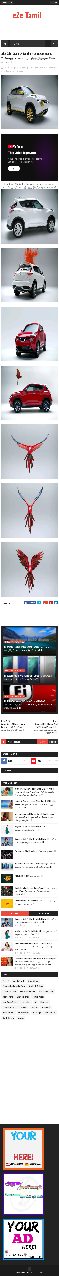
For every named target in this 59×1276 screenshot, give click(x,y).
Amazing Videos (8, 1007)
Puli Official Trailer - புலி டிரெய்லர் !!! (29, 875)
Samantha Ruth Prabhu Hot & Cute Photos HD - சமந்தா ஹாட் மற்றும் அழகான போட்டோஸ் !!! (35, 840)
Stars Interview (23, 1012)
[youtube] (56, 2)
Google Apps (46, 1007)
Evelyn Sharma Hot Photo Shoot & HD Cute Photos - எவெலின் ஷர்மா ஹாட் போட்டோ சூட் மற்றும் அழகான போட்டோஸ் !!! (36, 946)
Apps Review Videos (46, 991)
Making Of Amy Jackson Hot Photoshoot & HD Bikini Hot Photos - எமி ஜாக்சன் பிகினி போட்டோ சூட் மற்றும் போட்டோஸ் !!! (36, 804)
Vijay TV (6, 980)
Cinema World (8, 996)
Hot (35, 1002)
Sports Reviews (8, 1018)
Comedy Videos (38, 996)
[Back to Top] (29, 1269)
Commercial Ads (23, 996)
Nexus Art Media (8, 1012)
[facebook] (52, 2)
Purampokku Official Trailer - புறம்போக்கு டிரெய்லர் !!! (35, 851)
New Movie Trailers (36, 986)
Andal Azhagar (33, 980)
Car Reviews (39, 67)
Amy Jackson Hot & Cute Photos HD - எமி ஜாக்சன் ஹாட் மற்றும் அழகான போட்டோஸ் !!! (36, 828)
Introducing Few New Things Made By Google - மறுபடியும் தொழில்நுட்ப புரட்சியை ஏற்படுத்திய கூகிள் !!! (26, 648)
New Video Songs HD (27, 991)
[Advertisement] (24, 1069)
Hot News (15, 913)
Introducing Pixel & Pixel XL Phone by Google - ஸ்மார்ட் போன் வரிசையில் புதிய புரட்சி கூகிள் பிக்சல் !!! (28, 677)
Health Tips (37, 1012)
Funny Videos (25, 1002)
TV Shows (34, 1007)
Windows (21, 1018)
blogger (52, 742)
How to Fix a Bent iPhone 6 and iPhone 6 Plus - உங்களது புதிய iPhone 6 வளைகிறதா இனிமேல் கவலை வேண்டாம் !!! (36, 891)
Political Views (50, 1012)
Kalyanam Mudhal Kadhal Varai (14, 986)
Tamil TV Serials (18, 980)
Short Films (43, 913)
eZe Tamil (27, 14)
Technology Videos (14, 70)
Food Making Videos (10, 1002)
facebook (42, 742)
